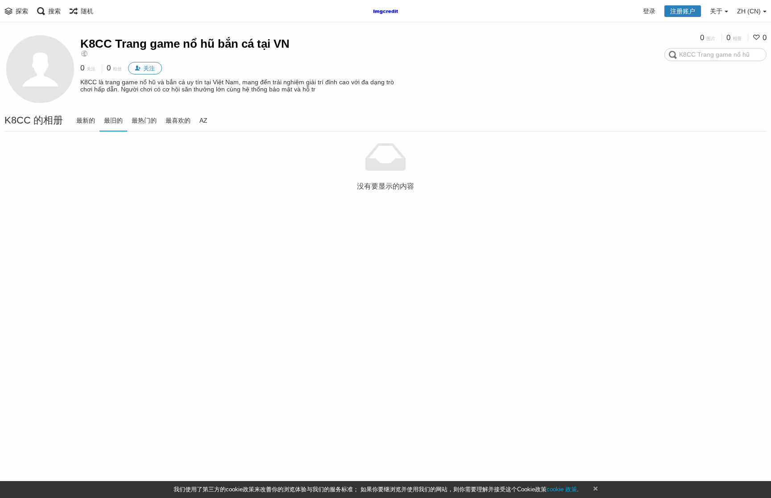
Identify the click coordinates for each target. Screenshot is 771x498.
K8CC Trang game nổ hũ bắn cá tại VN (185, 43)
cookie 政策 (562, 489)
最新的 (85, 120)
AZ (203, 120)
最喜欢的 (178, 120)
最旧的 (113, 120)
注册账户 (682, 11)
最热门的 (144, 120)
